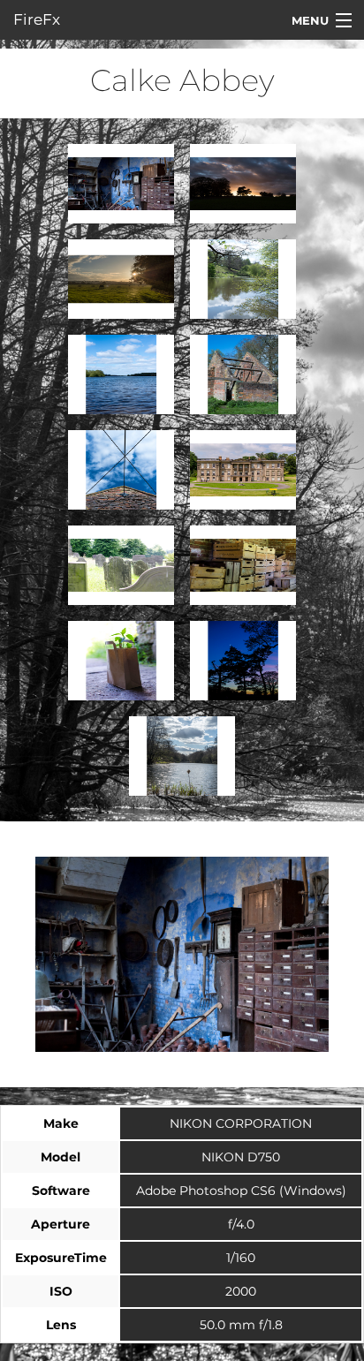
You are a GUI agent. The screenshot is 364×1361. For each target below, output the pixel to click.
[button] (121, 183)
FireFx (36, 19)
